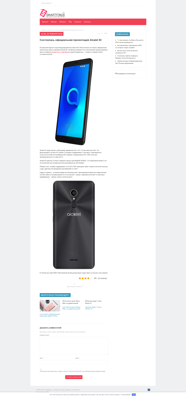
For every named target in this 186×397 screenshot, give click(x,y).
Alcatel (73, 286)
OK (134, 394)
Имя (41, 358)
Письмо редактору (46, 3)
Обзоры (54, 22)
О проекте (77, 22)
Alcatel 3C (79, 286)
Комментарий (45, 335)
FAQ (70, 22)
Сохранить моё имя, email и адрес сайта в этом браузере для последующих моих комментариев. (72, 371)
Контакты (87, 22)
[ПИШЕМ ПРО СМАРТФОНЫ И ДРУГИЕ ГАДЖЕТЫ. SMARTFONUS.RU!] (53, 10)
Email (77, 358)
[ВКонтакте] (149, 390)
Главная (43, 30)
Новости (45, 22)
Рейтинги (62, 22)
